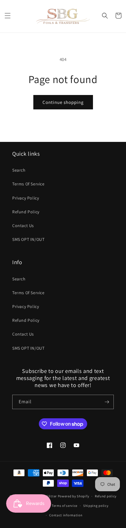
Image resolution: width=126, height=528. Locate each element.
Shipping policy (96, 505)
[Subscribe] (106, 402)
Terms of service (64, 505)
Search (19, 170)
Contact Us (23, 225)
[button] (7, 15)
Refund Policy (25, 212)
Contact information (65, 515)
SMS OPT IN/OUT (28, 239)
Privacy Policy (25, 198)
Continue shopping (63, 102)
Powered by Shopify (73, 496)
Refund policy (106, 496)
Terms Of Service (28, 184)
